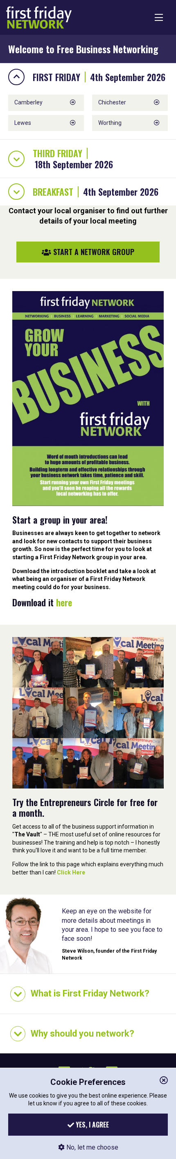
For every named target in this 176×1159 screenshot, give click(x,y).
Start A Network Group (92, 251)
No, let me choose (91, 1147)
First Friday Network (39, 17)
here (64, 602)
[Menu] (159, 17)
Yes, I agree (91, 1125)
